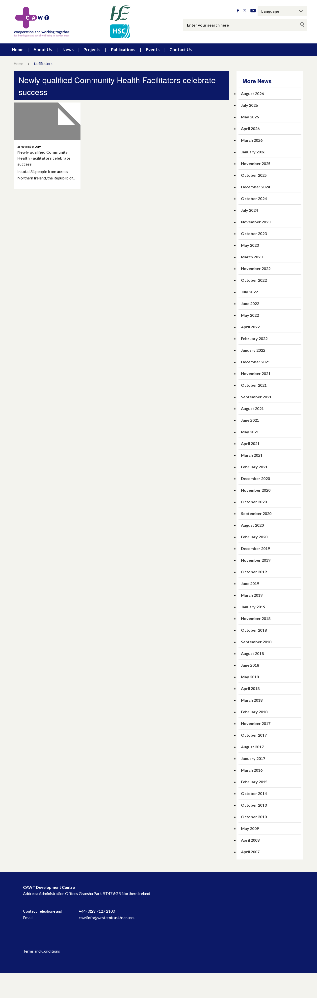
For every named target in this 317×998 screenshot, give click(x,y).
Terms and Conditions (41, 951)
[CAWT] (71, 21)
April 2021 (250, 443)
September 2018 (256, 641)
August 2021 (252, 408)
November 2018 (255, 618)
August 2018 (252, 653)
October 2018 (254, 630)
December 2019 (255, 548)
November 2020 (255, 490)
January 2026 (253, 151)
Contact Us (180, 49)
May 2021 (250, 431)
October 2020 (254, 501)
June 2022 (250, 303)
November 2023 (255, 221)
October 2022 (254, 280)
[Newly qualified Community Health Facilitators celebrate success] (47, 121)
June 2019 (250, 583)
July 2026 (249, 105)
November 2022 (255, 268)
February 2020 (254, 536)
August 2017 (252, 746)
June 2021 (250, 420)
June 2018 (250, 665)
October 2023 (254, 233)
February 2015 (254, 781)
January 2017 (253, 758)
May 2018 (250, 676)
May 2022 (250, 315)
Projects (91, 49)
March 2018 (252, 700)
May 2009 (250, 828)
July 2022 (249, 291)
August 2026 (252, 93)
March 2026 (252, 140)
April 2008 (250, 840)
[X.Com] (245, 10)
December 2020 (255, 478)
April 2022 (250, 326)
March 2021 (252, 455)
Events (152, 49)
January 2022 (253, 350)
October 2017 (254, 735)
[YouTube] (253, 10)
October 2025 (254, 175)
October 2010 (254, 816)
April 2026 (250, 128)
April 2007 (250, 851)
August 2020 (252, 525)
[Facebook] (238, 10)
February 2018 (254, 711)
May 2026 (250, 116)
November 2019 (255, 560)
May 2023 (250, 245)
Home (18, 49)
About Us (42, 49)
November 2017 (255, 723)
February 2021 (254, 466)
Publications (123, 49)
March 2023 (252, 256)
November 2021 (255, 373)
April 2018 (250, 688)
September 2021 (256, 396)
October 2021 (254, 385)
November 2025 (255, 163)
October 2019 (254, 571)
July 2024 (249, 210)
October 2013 (254, 805)
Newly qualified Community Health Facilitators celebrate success (43, 158)
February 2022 (254, 338)
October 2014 (254, 793)
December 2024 (255, 186)
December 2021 (255, 361)
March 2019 (252, 595)
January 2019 (253, 606)
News (68, 49)
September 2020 (256, 513)
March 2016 (252, 770)
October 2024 (254, 198)
